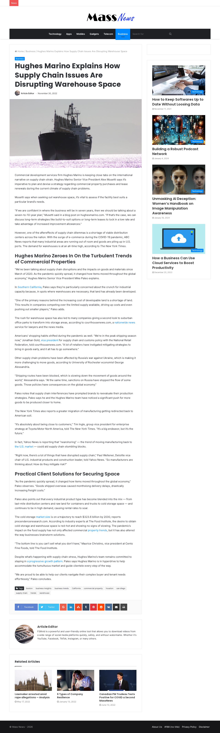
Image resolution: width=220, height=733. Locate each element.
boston (29, 588)
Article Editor (27, 93)
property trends (97, 530)
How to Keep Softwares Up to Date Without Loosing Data (178, 102)
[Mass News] (110, 17)
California (76, 588)
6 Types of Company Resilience (70, 695)
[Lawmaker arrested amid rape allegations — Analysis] (33, 680)
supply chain (21, 593)
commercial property (93, 588)
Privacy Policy (189, 726)
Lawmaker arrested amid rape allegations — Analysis (32, 695)
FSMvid (41, 631)
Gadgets (94, 34)
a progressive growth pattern (45, 561)
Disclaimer (204, 726)
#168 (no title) (172, 726)
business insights (43, 588)
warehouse (44, 593)
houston (109, 588)
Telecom (108, 34)
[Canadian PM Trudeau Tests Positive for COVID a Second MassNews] (117, 680)
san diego (121, 588)
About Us (157, 726)
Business (123, 34)
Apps (69, 34)
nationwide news (124, 322)
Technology (55, 34)
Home (20, 51)
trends (33, 593)
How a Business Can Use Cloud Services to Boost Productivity (173, 263)
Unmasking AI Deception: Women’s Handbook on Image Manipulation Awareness (174, 206)
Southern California (29, 287)
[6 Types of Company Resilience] (75, 680)
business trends (62, 588)
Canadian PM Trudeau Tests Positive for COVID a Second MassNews (117, 697)
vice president (49, 340)
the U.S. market (24, 446)
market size (43, 516)
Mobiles (80, 34)
